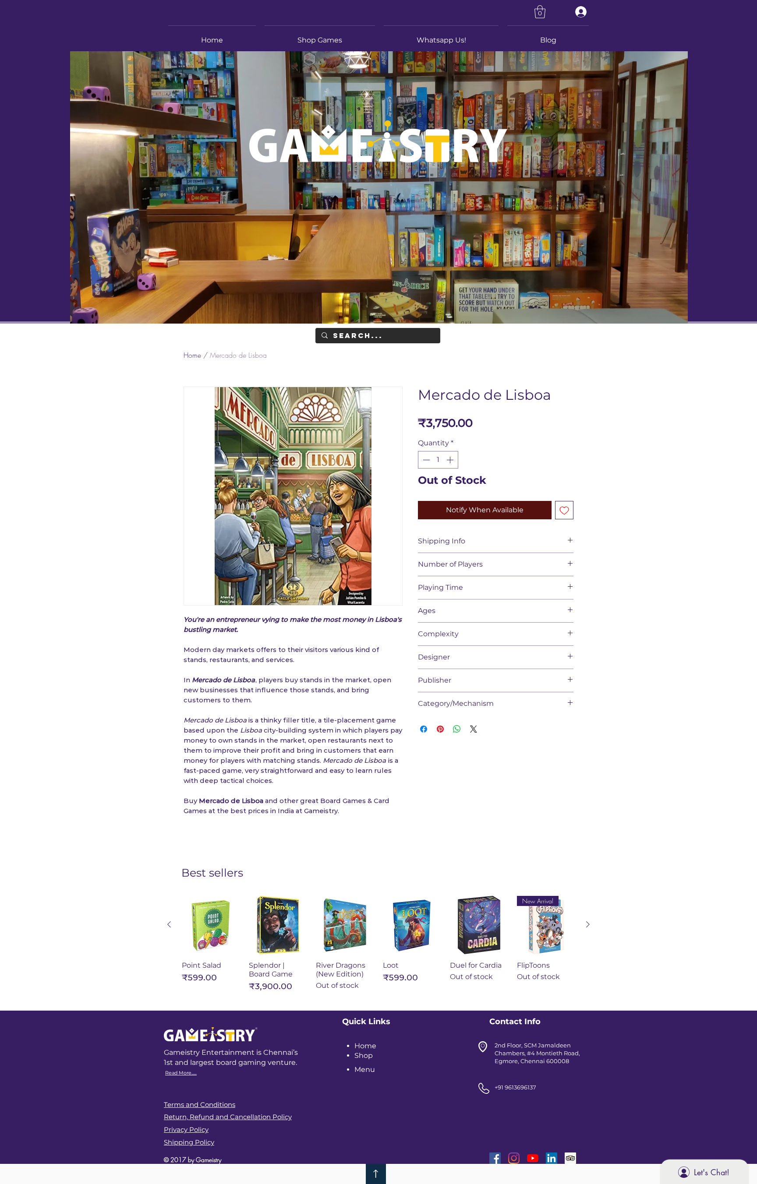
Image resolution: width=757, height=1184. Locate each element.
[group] (378, 947)
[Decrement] (425, 459)
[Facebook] (495, 1158)
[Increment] (451, 459)
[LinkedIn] (551, 1158)
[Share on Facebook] (423, 729)
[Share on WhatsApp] (457, 729)
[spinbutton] (438, 459)
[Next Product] (588, 924)
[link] (539, 11)
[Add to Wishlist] (564, 510)
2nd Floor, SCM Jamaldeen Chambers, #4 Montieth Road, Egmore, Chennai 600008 (537, 1053)
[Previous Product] (169, 924)
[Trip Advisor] (570, 1158)
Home (192, 355)
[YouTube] (532, 1158)
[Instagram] (514, 1158)
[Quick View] (211, 925)
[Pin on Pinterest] (440, 729)
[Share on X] (473, 729)
